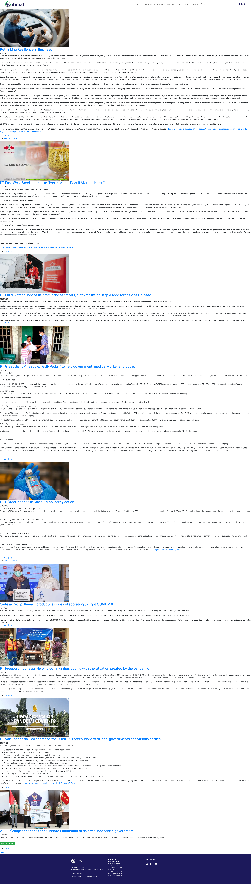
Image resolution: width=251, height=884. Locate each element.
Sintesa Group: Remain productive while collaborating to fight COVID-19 (56, 604)
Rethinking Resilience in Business (26, 49)
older (2, 852)
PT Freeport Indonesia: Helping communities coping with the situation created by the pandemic (74, 668)
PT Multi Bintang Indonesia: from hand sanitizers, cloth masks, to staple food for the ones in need (75, 295)
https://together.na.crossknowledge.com (165, 550)
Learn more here (7, 843)
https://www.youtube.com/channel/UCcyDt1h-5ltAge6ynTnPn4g (50, 783)
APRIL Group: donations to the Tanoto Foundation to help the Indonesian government (67, 831)
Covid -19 (8, 136)
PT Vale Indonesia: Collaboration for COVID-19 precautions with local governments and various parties (80, 739)
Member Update (10, 138)
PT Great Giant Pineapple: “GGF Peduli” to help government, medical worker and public (67, 366)
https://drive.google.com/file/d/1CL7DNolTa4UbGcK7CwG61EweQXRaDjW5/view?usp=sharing (38, 247)
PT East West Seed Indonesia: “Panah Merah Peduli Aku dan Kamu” (52, 183)
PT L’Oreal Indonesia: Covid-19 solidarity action (37, 502)
